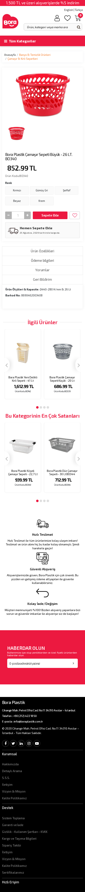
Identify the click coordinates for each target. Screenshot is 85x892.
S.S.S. (6, 778)
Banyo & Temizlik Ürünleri (35, 54)
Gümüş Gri (42, 190)
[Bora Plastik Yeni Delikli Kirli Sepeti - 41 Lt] (23, 351)
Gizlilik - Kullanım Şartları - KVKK (24, 832)
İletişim (7, 784)
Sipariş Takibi (11, 845)
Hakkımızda (10, 764)
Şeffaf (66, 190)
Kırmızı (17, 190)
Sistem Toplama (13, 818)
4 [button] (48, 407)
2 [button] (41, 407)
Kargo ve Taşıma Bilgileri (19, 838)
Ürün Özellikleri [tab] (42, 251)
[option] (22, 366)
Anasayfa (10, 54)
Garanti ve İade (12, 825)
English (68, 10)
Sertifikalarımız (13, 872)
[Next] (78, 365)
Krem (42, 200)
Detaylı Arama (12, 771)
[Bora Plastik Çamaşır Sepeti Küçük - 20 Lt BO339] (62, 351)
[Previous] (6, 365)
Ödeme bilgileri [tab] (42, 260)
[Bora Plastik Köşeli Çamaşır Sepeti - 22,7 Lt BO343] (23, 445)
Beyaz (17, 200)
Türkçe (79, 10)
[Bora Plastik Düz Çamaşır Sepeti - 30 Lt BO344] (62, 445)
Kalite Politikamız (14, 798)
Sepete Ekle (50, 215)
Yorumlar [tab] (42, 270)
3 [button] (44, 407)
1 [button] (37, 407)
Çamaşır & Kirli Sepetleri (23, 58)
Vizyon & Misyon (14, 791)
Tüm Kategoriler (22, 41)
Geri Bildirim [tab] (42, 279)
